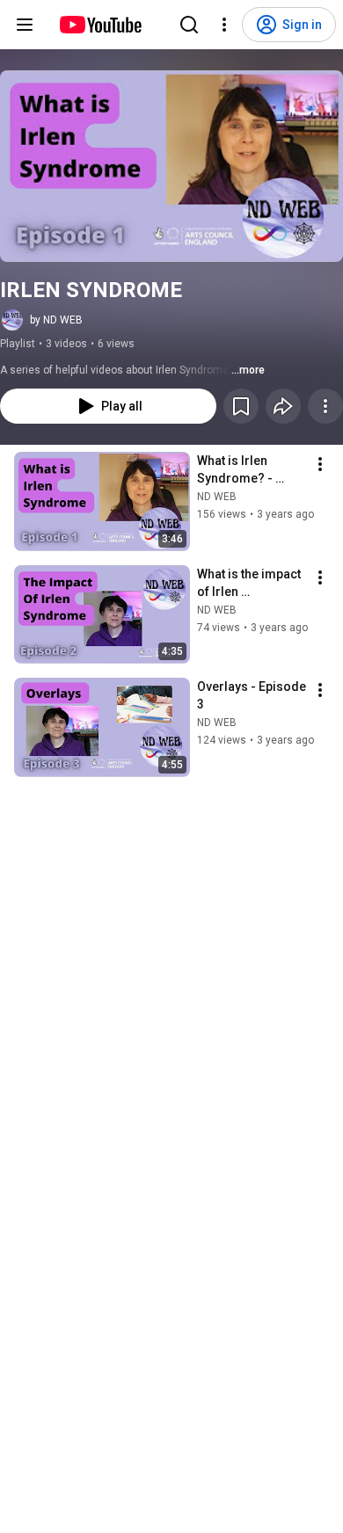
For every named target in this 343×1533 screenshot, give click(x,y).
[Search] (189, 24)
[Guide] (24, 24)
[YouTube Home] (100, 24)
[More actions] (325, 406)
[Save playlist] (241, 406)
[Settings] (224, 24)
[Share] (283, 406)
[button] (171, 166)
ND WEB (217, 496)
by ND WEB (56, 320)
